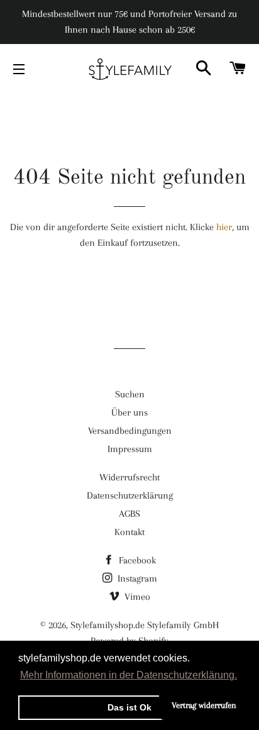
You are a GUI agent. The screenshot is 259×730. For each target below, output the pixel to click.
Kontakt (129, 532)
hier (224, 227)
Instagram (136, 578)
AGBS (129, 513)
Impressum (129, 449)
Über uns (129, 412)
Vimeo (136, 596)
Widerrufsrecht (129, 477)
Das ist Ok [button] (129, 707)
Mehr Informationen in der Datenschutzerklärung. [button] (128, 675)
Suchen (130, 394)
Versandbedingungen (130, 430)
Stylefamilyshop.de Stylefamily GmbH (144, 625)
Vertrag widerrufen (204, 705)
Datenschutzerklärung (130, 495)
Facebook (136, 560)
